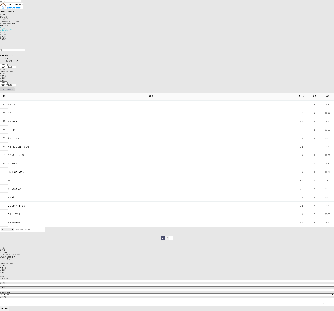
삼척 (9, 113)
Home (7, 59)
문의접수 (4, 309)
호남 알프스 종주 (15, 197)
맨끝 (171, 238)
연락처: (2, 283)
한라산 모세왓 (13, 138)
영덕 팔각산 (12, 163)
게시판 (2, 15)
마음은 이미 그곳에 (6, 30)
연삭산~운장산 (14, 222)
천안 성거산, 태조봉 (16, 155)
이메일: (2, 288)
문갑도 (10, 180)
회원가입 (11, 11)
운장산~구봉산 (14, 214)
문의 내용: (3, 297)
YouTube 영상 (5, 26)
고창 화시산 (12, 121)
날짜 (327, 96)
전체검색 (3, 37)
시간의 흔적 (4, 19)
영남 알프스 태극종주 (16, 206)
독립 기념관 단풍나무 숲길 (18, 147)
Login (3, 11)
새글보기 (3, 39)
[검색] (42, 229)
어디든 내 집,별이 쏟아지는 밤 (10, 21)
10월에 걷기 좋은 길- (16, 172)
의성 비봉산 (12, 130)
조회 (314, 96)
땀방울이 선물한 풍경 (7, 23)
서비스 (2, 28)
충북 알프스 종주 (15, 189)
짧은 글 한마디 (5, 17)
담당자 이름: (4, 278)
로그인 (2, 32)
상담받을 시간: (5, 292)
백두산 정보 (12, 105)
